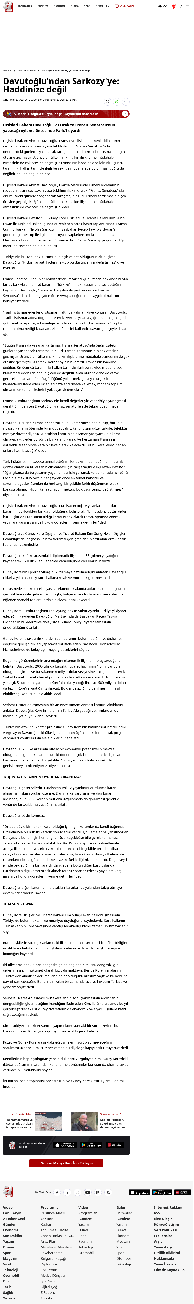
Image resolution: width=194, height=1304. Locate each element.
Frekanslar (163, 1235)
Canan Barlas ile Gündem (59, 1235)
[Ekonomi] (146, 6)
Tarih (7, 1287)
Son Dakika (12, 1235)
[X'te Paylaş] (107, 102)
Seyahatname (52, 1252)
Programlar (50, 1207)
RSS (157, 1213)
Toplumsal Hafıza (54, 1230)
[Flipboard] (98, 1192)
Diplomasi (49, 1264)
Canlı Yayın (12, 1213)
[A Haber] (8, 6)
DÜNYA (75, 6)
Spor (7, 1252)
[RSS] (108, 1192)
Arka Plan (48, 1241)
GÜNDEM (43, 6)
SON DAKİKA (25, 6)
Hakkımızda (164, 1258)
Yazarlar (10, 1298)
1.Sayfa (46, 1298)
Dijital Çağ (49, 1287)
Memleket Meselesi (56, 1247)
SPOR (87, 6)
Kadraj (46, 1224)
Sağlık (8, 1292)
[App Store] (65, 1145)
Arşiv (158, 1241)
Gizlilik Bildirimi (167, 1252)
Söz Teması (50, 1270)
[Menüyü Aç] (187, 6)
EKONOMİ (59, 6)
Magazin (10, 1258)
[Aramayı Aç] (181, 6)
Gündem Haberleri (26, 70)
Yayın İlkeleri (165, 1264)
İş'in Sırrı (48, 1281)
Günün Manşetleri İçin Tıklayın (67, 1163)
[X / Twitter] (67, 1192)
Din (6, 1281)
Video (8, 1207)
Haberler (8, 70)
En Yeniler (124, 1213)
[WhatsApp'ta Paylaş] (116, 102)
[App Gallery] (115, 1145)
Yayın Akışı (163, 1247)
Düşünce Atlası (53, 1213)
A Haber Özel (14, 1218)
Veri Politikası (165, 1230)
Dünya (8, 1247)
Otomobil (11, 1275)
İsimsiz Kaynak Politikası (172, 1270)
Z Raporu (48, 1292)
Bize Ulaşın (163, 1218)
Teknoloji (10, 1270)
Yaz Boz (47, 1218)
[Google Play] (91, 1145)
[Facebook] (57, 1192)
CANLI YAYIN (126, 6)
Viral (7, 1264)
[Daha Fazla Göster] (126, 102)
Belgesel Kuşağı (53, 1258)
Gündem (10, 1224)
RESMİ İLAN (102, 6)
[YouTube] (88, 1192)
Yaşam (8, 1241)
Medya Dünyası (53, 1275)
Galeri (121, 1207)
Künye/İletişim (166, 1224)
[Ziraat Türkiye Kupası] (174, 6)
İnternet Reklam (168, 1207)
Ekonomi (10, 1230)
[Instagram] (77, 1192)
